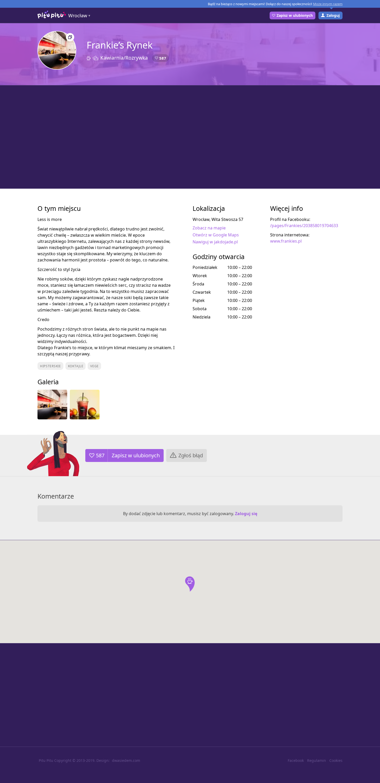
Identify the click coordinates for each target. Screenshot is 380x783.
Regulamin (316, 760)
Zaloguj (333, 15)
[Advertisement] (190, 137)
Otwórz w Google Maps (216, 235)
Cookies (336, 760)
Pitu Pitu (46, 760)
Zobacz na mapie (209, 228)
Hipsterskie (50, 366)
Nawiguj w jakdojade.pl (215, 242)
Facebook (296, 760)
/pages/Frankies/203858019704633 (304, 225)
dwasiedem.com (126, 760)
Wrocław (77, 15)
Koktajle (75, 366)
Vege (94, 366)
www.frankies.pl (286, 241)
